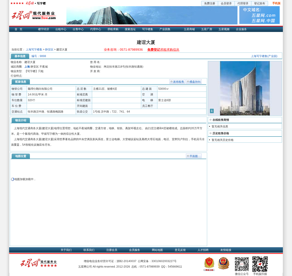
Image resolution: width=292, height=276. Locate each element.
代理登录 (242, 3)
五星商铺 (189, 29)
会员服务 (134, 250)
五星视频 (224, 29)
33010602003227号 (164, 261)
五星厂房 (206, 29)
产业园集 (164, 29)
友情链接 (225, 250)
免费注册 (209, 3)
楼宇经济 (43, 29)
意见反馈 (180, 250)
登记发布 (259, 3)
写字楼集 (147, 29)
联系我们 (88, 250)
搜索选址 (130, 29)
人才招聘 (203, 250)
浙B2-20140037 (126, 261)
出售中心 (78, 29)
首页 (20, 29)
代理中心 (95, 29)
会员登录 (226, 3)
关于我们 (66, 250)
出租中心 (60, 29)
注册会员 (111, 250)
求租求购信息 (163, 49)
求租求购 (112, 29)
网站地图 (157, 250)
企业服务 (241, 29)
